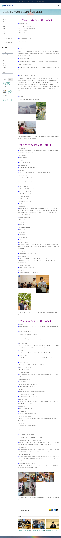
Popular (4, 79)
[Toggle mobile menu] (58, 5)
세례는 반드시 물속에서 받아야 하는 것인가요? (9, 92)
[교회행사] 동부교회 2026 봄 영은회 (25, 530)
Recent (10, 79)
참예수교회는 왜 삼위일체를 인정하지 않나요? (7, 100)
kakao (50, 510)
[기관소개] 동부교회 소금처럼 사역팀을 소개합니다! (42, 530)
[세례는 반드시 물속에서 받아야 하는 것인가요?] (4, 90)
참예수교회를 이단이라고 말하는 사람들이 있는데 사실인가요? (7, 83)
